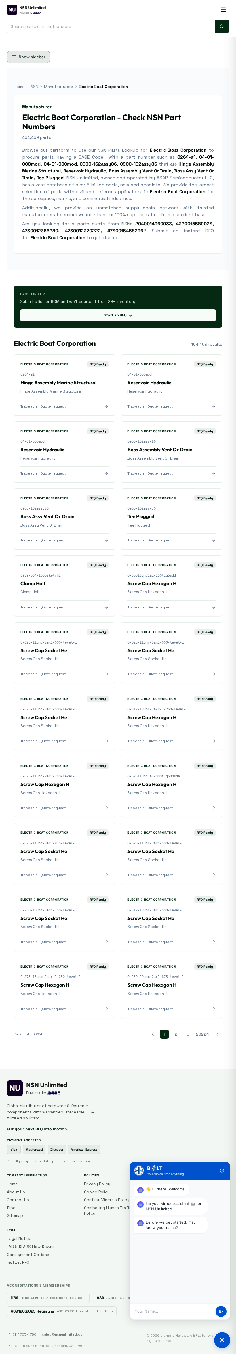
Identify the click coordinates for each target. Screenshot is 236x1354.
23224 (202, 1034)
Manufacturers (58, 86)
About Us (16, 1191)
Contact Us (18, 1199)
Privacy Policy (97, 1183)
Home (19, 86)
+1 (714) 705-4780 (21, 1334)
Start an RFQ (115, 315)
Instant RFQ (18, 1262)
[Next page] (217, 1034)
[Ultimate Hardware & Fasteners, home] (26, 10)
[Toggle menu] (223, 10)
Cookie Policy (97, 1191)
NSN (34, 86)
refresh (222, 1170)
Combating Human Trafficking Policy (112, 1210)
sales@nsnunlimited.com (64, 1334)
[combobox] (111, 26)
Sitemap (15, 1215)
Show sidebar (32, 56)
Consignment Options (28, 1254)
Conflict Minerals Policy (106, 1199)
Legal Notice (19, 1238)
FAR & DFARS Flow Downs (31, 1246)
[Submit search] (222, 26)
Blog (11, 1207)
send (221, 1312)
